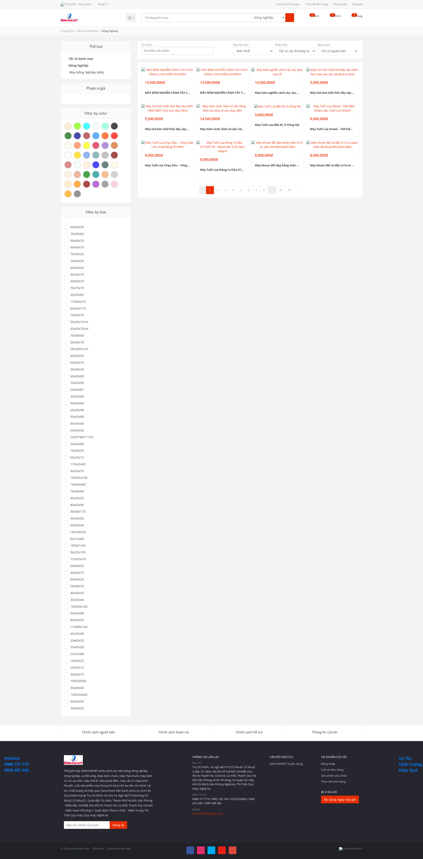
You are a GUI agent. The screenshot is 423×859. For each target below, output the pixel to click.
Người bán (323, 45)
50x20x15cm (79, 322)
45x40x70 (77, 275)
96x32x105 (78, 552)
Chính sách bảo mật (119, 848)
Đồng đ (103, 4)
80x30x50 (77, 620)
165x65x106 (78, 478)
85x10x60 (77, 539)
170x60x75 (78, 302)
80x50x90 (77, 505)
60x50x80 (77, 376)
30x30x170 (78, 512)
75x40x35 (77, 451)
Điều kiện (98, 848)
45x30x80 (77, 634)
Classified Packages (288, 4)
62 (280, 190)
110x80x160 (78, 627)
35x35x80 (77, 396)
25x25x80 (77, 654)
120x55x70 (78, 559)
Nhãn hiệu (281, 45)
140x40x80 (78, 484)
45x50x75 (77, 573)
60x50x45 (77, 268)
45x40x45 (77, 701)
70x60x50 (77, 261)
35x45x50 (77, 647)
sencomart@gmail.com (207, 813)
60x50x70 (77, 281)
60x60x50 (77, 566)
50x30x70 (77, 342)
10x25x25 (77, 661)
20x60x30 (77, 640)
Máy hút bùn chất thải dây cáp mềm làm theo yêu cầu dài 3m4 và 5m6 (332, 93)
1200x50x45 (78, 695)
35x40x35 (77, 708)
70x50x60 (77, 234)
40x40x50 (77, 593)
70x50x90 (77, 383)
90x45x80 (77, 613)
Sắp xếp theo (241, 45)
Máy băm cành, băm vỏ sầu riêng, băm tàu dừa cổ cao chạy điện (222, 129)
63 (289, 190)
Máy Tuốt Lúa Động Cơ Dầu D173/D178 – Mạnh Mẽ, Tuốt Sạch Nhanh (222, 170)
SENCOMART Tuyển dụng (286, 764)
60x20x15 (77, 457)
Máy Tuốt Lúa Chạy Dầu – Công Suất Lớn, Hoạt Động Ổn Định (167, 165)
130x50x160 (78, 607)
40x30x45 (77, 525)
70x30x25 (77, 254)
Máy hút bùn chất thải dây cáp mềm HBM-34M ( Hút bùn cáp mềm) (167, 129)
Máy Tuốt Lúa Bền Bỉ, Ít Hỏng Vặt (277, 125)
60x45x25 (77, 579)
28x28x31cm (79, 349)
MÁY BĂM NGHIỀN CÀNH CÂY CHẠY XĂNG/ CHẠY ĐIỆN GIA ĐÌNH (167, 93)
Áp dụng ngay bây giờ (340, 799)
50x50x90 (77, 410)
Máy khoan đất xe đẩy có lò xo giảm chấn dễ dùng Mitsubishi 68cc (332, 165)
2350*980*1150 (81, 437)
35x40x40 (77, 688)
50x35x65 (77, 295)
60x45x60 (77, 424)
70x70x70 (77, 288)
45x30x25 (77, 498)
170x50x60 (78, 464)
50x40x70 (77, 241)
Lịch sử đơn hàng (332, 770)
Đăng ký (357, 4)
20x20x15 (77, 668)
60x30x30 (77, 227)
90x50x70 (77, 471)
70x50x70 (77, 315)
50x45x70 (77, 363)
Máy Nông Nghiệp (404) (86, 72)
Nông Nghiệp (110, 31)
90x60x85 (77, 403)
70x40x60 (77, 336)
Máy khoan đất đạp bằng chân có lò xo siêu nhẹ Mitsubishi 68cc (277, 165)
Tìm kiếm (146, 45)
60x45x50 (77, 430)
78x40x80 (77, 491)
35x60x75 (77, 674)
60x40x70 (77, 247)
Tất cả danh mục (87, 31)
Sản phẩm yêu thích (334, 776)
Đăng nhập (340, 4)
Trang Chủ (67, 31)
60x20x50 (77, 356)
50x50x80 (77, 417)
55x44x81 (77, 390)
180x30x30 (78, 532)
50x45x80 (77, 444)
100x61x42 (78, 545)
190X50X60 (78, 681)
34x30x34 (77, 369)
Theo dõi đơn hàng (317, 4)
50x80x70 (77, 586)
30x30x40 (77, 600)
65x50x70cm (79, 329)
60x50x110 (78, 308)
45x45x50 (77, 518)
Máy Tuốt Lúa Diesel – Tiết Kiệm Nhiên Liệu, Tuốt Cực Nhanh (332, 129)
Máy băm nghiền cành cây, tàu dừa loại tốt (277, 93)
